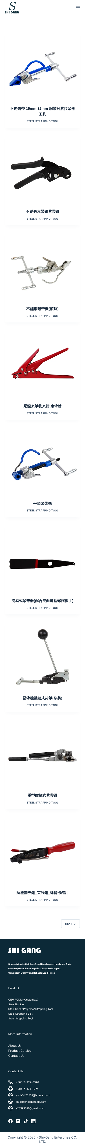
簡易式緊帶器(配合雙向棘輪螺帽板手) (42, 601)
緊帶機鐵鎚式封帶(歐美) (42, 698)
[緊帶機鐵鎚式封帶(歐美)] (42, 658)
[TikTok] (26, 1121)
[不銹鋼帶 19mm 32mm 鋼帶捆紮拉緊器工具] (42, 68)
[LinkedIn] (33, 1121)
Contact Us (16, 1055)
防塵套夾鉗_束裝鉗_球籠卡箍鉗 (43, 893)
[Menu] (78, 8)
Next (68, 923)
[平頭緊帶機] (42, 463)
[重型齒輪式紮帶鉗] (42, 755)
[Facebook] (10, 1121)
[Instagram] (18, 1121)
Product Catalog (20, 1050)
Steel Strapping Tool (42, 121)
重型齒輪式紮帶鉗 (42, 795)
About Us (14, 1045)
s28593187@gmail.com (30, 1108)
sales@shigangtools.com (31, 1101)
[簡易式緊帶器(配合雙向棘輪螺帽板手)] (42, 561)
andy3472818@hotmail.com (33, 1095)
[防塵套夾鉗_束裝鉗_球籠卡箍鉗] (42, 852)
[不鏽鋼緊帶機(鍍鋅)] (42, 269)
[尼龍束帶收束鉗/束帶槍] (42, 366)
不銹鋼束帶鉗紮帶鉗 (42, 211)
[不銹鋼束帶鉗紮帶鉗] (42, 171)
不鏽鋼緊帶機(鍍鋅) (42, 309)
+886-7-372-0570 (27, 1082)
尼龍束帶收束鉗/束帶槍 (43, 406)
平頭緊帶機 (42, 503)
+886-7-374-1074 (27, 1088)
